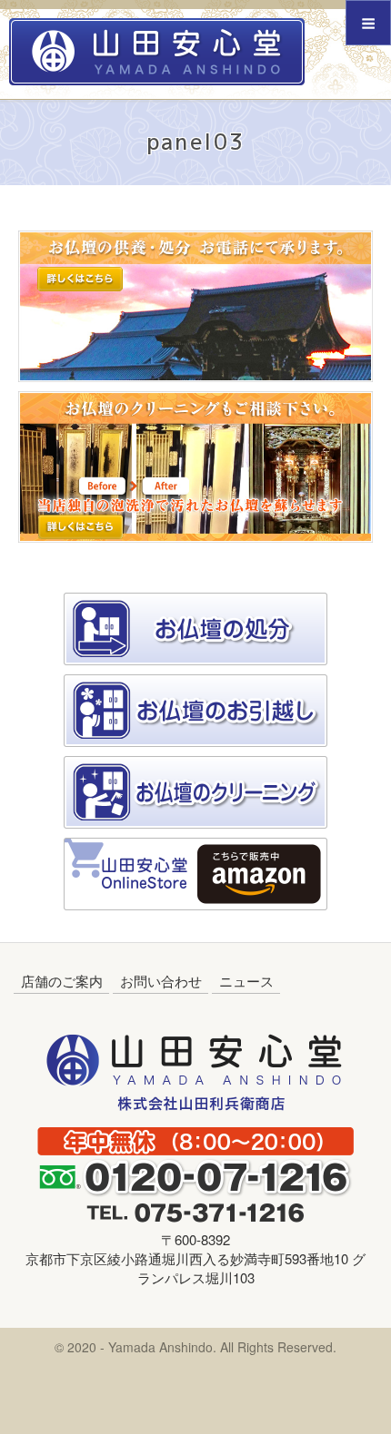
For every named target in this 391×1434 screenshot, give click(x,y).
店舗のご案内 (62, 980)
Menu (368, 22)
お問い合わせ (161, 980)
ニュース (246, 980)
